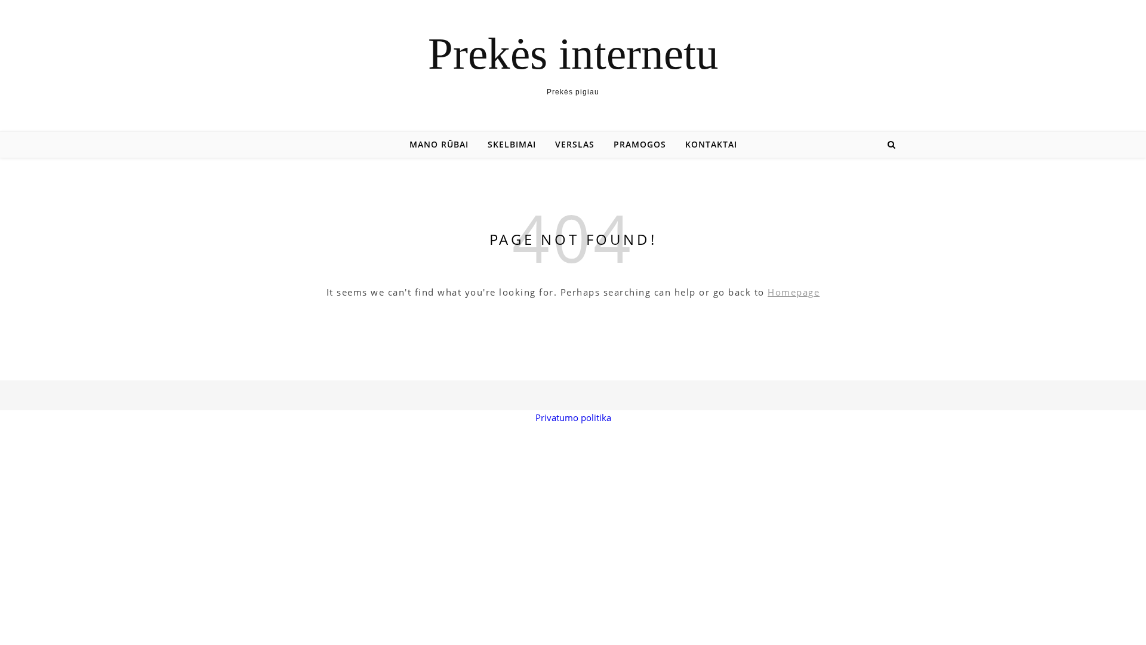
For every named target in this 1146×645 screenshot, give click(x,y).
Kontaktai (711, 144)
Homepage (794, 292)
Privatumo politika (573, 417)
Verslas (574, 144)
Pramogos (640, 144)
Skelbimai (512, 144)
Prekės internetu (573, 53)
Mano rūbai (439, 144)
